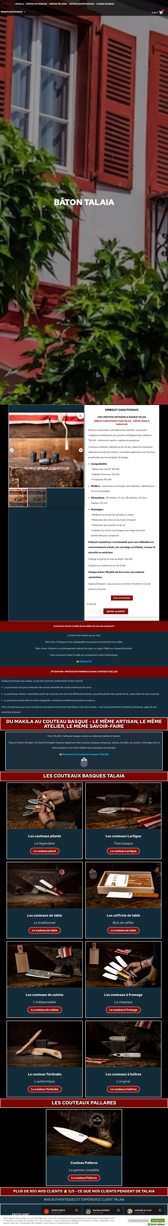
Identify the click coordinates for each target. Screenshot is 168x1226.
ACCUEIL (5, 3)
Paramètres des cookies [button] (138, 1221)
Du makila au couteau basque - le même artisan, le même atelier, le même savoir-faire (84, 723)
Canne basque (105, 3)
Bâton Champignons (81, 3)
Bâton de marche (36, 3)
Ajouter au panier (116, 611)
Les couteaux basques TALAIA (84, 776)
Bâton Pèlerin (58, 3)
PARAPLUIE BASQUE (12, 11)
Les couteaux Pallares (84, 1103)
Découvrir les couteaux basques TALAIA (85, 754)
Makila (19, 3)
